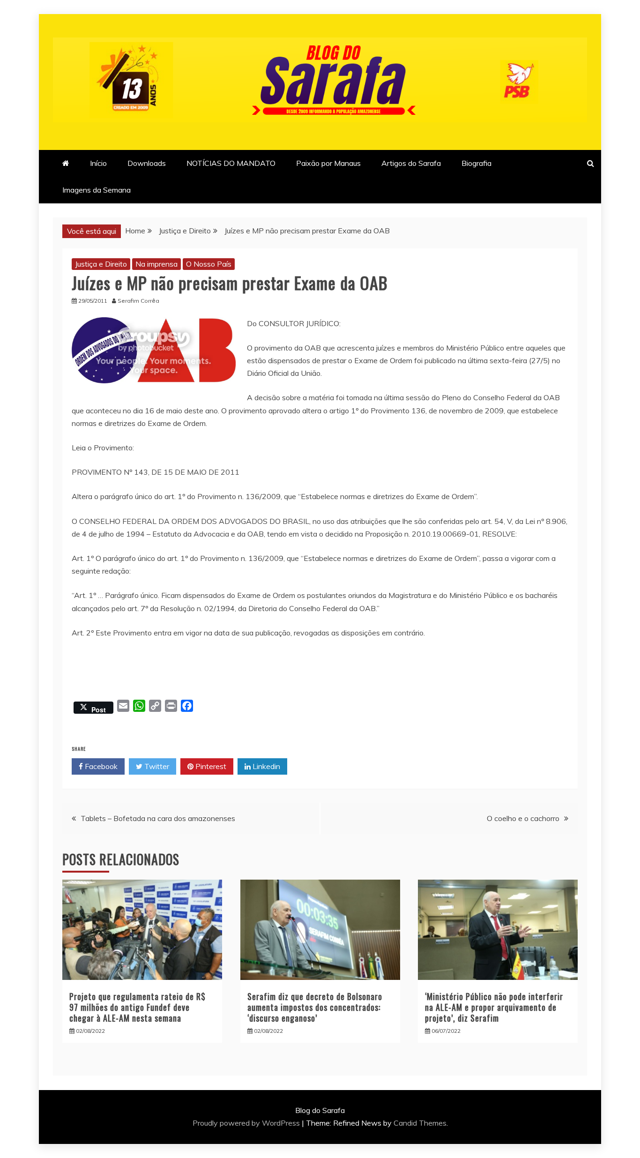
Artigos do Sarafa (411, 163)
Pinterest (209, 766)
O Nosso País (208, 264)
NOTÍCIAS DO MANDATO (230, 163)
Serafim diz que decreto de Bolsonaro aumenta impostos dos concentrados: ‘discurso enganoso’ (314, 1007)
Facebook (100, 766)
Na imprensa (156, 264)
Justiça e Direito (101, 264)
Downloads (146, 163)
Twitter (155, 766)
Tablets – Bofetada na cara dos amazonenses (158, 818)
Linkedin (265, 766)
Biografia (476, 163)
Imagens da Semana (96, 189)
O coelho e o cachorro (523, 818)
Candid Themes (420, 1123)
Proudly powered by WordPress (247, 1123)
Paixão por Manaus (328, 163)
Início (98, 163)
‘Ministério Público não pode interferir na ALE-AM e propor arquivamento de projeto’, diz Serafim (494, 1007)
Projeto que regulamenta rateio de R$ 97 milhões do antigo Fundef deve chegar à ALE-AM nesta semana (137, 1007)
